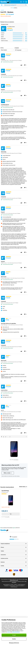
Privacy (12, 584)
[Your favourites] (23, 1)
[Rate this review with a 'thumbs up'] (21, 65)
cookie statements (16, 631)
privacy (8, 631)
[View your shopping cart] (26, 1)
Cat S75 (2, 10)
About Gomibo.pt (6, 584)
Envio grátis (7, 516)
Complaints (6, 585)
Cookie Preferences (21, 584)
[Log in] (21, 1)
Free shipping (15, 459)
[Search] (26, 5)
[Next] (26, 437)
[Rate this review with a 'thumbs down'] (25, 65)
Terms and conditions (20, 585)
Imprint (15, 584)
